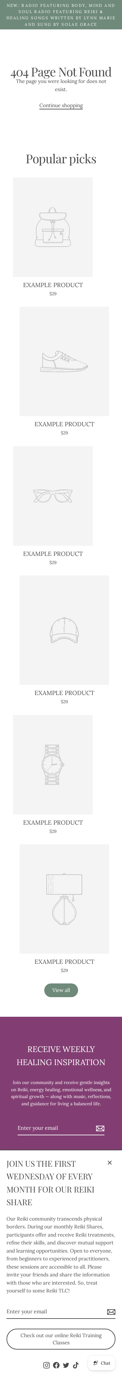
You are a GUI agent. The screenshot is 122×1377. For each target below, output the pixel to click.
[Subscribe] (110, 1312)
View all (61, 990)
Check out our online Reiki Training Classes (61, 1339)
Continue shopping (61, 105)
